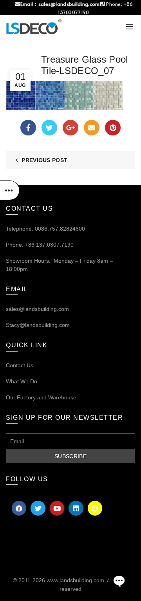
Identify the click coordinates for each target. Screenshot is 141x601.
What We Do (21, 381)
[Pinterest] (113, 127)
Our (10, 397)
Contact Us (19, 365)
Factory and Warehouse (45, 397)
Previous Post (44, 160)
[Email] (91, 127)
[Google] (70, 127)
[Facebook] (28, 127)
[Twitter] (49, 127)
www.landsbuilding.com (75, 580)
